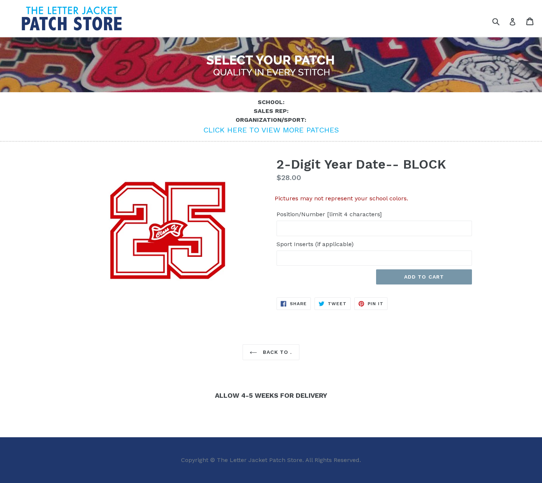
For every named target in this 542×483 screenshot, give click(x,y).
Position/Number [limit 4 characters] (329, 214)
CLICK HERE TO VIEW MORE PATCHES (271, 129)
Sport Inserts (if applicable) (315, 244)
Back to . (276, 352)
